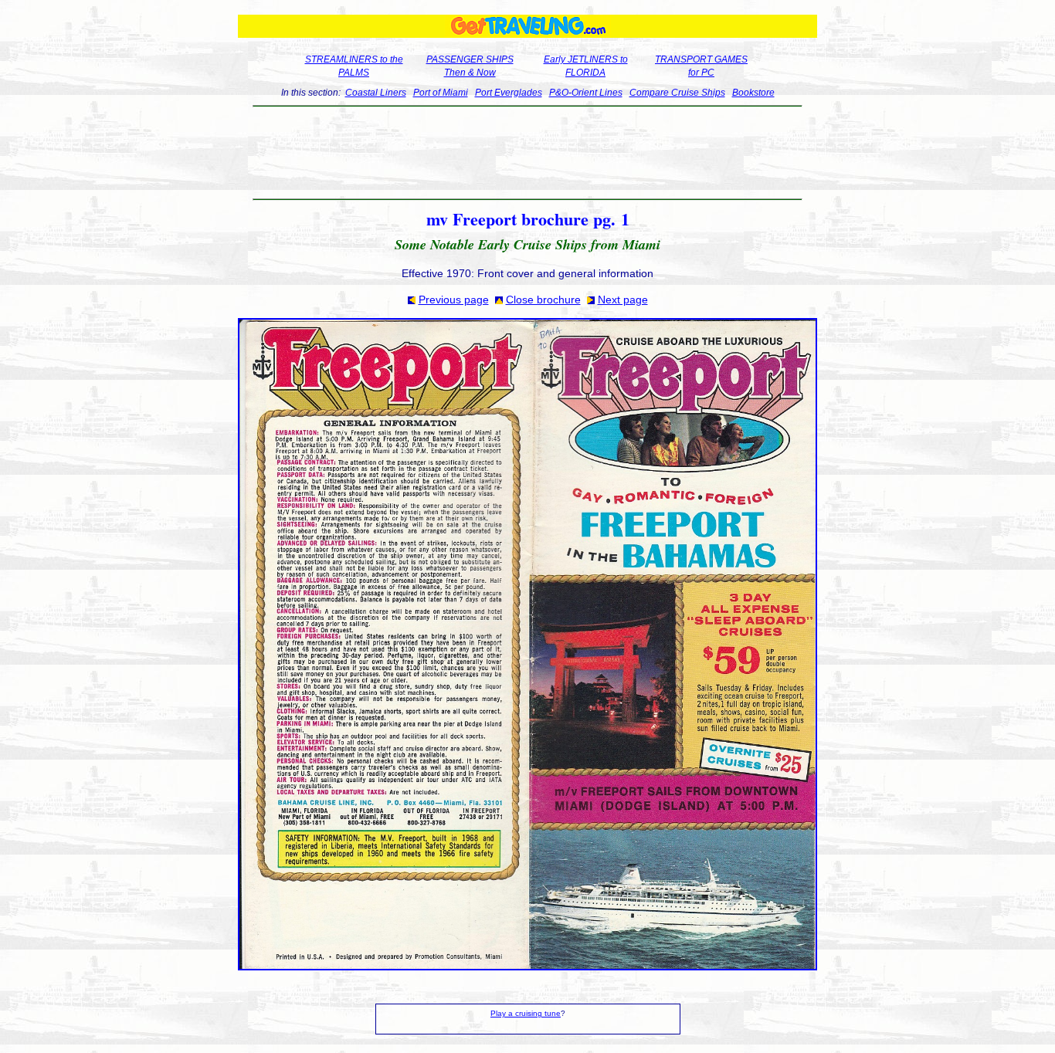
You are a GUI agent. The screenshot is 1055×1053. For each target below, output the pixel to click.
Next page (623, 299)
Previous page (454, 299)
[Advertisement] (528, 153)
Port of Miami (440, 92)
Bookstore (753, 92)
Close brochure (543, 299)
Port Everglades (508, 92)
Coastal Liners (375, 92)
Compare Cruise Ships (677, 92)
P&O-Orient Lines (585, 92)
